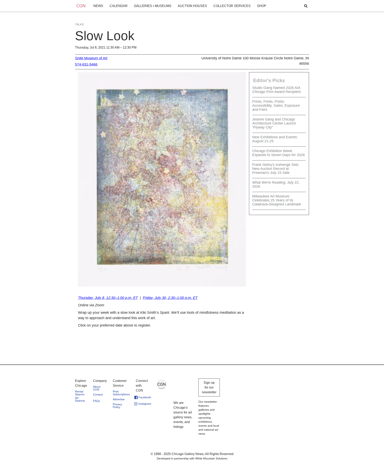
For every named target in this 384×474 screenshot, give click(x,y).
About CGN (96, 388)
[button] (98, 6)
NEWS (98, 6)
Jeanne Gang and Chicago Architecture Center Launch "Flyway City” (274, 123)
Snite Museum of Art (91, 58)
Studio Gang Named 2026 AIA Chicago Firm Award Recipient (276, 90)
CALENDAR (119, 6)
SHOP (261, 6)
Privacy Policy (117, 405)
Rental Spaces (79, 393)
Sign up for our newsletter (209, 387)
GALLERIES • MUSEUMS (152, 6)
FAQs (96, 400)
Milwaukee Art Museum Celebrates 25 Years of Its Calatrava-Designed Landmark (276, 200)
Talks (79, 24)
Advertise (119, 399)
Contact (98, 394)
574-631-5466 (86, 64)
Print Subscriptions (121, 393)
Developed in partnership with (192, 458)
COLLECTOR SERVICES (232, 6)
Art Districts (80, 399)
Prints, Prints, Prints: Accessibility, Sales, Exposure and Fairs (276, 106)
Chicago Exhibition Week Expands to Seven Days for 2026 (278, 153)
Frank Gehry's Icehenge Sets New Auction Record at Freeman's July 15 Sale (275, 169)
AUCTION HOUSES (192, 6)
